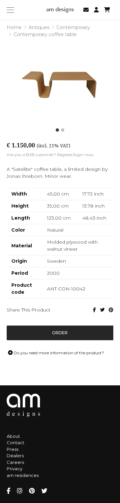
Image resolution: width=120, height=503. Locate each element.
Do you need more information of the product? (58, 352)
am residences (23, 475)
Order (60, 332)
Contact (15, 442)
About (13, 436)
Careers (15, 462)
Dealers (15, 455)
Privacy (14, 468)
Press (12, 449)
